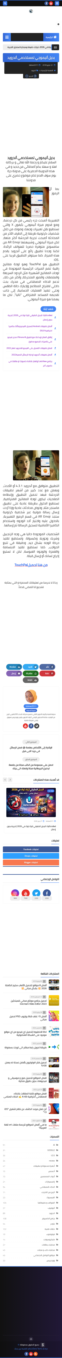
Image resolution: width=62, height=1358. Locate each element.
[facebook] (46, 3)
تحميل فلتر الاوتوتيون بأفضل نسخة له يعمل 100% (26, 1064)
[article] (31, 746)
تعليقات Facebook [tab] (31, 849)
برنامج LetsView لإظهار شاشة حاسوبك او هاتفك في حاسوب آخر (30, 363)
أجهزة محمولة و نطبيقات (44, 1166)
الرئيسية (49, 37)
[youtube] (51, 3)
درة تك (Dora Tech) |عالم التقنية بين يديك (31, 1348)
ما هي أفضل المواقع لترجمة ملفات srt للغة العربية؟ (25, 1126)
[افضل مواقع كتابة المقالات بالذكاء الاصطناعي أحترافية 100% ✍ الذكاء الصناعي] (54, 1093)
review (52, 1161)
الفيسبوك (51, 1197)
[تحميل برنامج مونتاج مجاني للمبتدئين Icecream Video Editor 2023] (54, 1000)
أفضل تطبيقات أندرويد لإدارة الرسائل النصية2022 (32, 355)
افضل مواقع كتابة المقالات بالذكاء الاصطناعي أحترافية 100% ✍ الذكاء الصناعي (25, 1095)
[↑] (31, 1339)
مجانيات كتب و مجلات (46, 1250)
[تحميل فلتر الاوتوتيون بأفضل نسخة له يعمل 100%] (54, 1062)
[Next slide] (5, 780)
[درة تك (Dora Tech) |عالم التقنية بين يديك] (31, 11)
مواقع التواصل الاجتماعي (44, 1255)
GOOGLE (51, 1150)
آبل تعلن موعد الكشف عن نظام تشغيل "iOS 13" (25, 1110)
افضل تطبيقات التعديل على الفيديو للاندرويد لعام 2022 (29, 348)
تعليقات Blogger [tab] (31, 862)
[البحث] (5, 3)
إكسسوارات (50, 1182)
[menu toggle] (57, 3)
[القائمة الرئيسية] (7, 37)
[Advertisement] (31, 112)
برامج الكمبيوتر (48, 1218)
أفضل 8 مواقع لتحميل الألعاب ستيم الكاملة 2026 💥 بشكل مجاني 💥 (26, 986)
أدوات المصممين (47, 1176)
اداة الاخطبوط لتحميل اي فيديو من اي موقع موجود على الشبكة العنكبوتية (25, 1033)
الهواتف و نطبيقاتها (46, 1203)
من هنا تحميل (38, 565)
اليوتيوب (51, 1208)
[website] (36, 725)
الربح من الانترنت (48, 1192)
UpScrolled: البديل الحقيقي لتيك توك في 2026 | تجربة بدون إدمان (30, 317)
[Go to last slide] (10, 780)
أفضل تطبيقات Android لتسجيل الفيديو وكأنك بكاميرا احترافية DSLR (30, 328)
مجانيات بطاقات (48, 1245)
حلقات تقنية (50, 1229)
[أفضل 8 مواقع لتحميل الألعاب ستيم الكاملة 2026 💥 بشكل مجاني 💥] (54, 985)
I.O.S (53, 1155)
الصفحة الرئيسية (47, 70)
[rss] (36, 1354)
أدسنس (51, 1171)
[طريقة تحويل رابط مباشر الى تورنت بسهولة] (54, 1047)
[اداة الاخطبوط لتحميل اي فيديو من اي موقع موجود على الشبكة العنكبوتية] (54, 1031)
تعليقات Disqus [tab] (31, 856)
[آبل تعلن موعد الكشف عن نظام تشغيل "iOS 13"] (54, 1108)
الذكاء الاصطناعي (47, 1187)
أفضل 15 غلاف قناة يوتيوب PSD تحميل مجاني (28, 1018)
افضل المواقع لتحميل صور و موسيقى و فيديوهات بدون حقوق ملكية (27, 1079)
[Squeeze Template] (43, 1345)
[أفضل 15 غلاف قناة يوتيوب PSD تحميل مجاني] (54, 1016)
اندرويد (33, 70)
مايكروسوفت (49, 1239)
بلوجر (52, 1224)
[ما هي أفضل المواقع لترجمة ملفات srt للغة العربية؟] (54, 1124)
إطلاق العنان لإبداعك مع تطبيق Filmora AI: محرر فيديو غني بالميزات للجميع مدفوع (29, 339)
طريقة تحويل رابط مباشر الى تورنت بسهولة (26, 1047)
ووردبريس (51, 1260)
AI (54, 1145)
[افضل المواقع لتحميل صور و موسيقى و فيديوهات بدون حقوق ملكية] (54, 1077)
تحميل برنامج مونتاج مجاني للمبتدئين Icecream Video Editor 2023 (29, 1002)
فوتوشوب (50, 1234)
